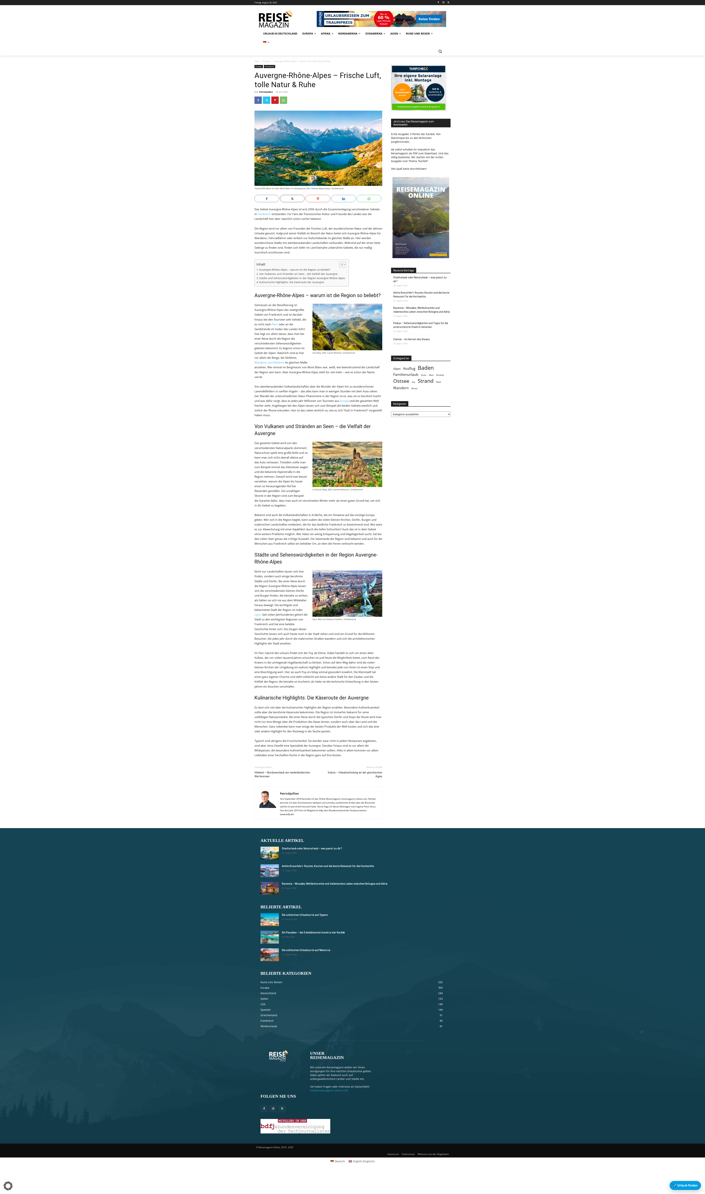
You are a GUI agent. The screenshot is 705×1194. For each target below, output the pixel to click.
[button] (440, 51)
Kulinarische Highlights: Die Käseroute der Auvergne (291, 282)
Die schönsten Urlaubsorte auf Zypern (305, 914)
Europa (266, 61)
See (413, 382)
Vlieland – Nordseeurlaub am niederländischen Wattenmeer (282, 774)
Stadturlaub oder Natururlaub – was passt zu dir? (419, 279)
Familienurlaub (405, 374)
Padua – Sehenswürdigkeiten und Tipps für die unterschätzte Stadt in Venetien (420, 325)
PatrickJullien (266, 91)
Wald (438, 382)
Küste (423, 375)
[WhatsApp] (283, 100)
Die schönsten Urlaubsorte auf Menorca (306, 950)
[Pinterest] (275, 100)
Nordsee (440, 375)
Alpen (397, 369)
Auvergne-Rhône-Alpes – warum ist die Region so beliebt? (294, 269)
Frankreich (269, 66)
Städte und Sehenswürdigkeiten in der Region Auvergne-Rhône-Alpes (302, 278)
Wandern (401, 388)
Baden (426, 368)
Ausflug (409, 368)
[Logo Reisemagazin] (285, 19)
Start (256, 61)
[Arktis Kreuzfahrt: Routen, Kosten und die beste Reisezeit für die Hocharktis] (270, 870)
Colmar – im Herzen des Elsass (411, 339)
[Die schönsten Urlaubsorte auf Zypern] (270, 919)
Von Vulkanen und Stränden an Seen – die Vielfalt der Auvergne (298, 274)
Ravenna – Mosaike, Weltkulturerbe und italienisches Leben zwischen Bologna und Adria (421, 309)
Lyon (257, 614)
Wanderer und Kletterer (269, 362)
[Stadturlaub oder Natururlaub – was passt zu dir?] (270, 853)
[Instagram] (443, 3)
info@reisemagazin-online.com (329, 1090)
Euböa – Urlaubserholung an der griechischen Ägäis (355, 774)
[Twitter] (448, 3)
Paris (275, 324)
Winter (414, 388)
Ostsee (401, 381)
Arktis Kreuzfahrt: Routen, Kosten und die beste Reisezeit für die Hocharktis (421, 294)
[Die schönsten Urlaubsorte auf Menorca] (270, 954)
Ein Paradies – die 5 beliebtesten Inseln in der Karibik (313, 932)
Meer (431, 375)
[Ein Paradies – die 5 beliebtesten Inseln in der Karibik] (270, 937)
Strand (425, 381)
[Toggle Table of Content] (341, 264)
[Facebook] (438, 3)
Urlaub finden (685, 1185)
